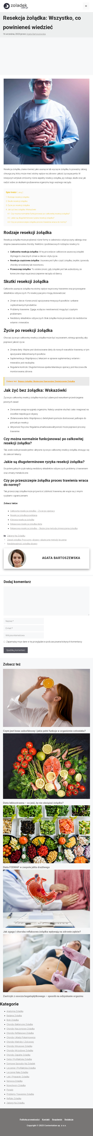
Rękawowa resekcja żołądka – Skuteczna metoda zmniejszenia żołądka (44, 528)
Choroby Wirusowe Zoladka (19, 1046)
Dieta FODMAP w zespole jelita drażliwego (26, 867)
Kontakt (46, 1119)
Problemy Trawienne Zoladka (20, 1094)
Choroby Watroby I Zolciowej (20, 1042)
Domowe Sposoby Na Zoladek (21, 1063)
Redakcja (69, 1119)
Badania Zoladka (14, 1015)
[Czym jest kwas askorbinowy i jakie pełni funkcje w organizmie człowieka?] (46, 698)
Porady (10, 1090)
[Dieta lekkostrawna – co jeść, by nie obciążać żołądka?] (46, 766)
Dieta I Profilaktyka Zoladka (19, 1059)
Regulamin (57, 1119)
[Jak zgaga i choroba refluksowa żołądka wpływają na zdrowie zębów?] (46, 899)
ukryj (20, 192)
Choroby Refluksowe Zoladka (20, 1033)
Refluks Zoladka (14, 1098)
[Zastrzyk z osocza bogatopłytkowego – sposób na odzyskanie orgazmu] (46, 964)
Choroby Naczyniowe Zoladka (21, 1028)
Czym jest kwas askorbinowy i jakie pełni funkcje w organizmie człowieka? (44, 730)
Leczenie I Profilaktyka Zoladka (21, 1068)
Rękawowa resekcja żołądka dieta (26, 524)
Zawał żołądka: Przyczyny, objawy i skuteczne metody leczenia (36, 539)
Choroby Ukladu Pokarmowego (21, 1037)
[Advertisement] (46, 56)
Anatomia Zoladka (15, 1011)
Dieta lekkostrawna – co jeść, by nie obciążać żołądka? (33, 802)
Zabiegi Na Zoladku (16, 535)
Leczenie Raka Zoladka (17, 1072)
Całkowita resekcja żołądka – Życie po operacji (32, 511)
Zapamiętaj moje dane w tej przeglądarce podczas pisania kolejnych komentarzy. (44, 641)
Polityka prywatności (30, 1119)
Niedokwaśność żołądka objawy (22, 543)
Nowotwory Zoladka (16, 1085)
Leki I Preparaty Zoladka (18, 1076)
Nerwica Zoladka (14, 1081)
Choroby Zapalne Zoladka (18, 1055)
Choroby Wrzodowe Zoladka (20, 1050)
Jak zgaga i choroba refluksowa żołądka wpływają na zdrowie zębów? (42, 931)
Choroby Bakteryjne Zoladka (20, 1024)
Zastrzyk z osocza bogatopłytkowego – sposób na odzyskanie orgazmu (43, 996)
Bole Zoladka (13, 1020)
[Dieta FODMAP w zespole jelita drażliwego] (46, 835)
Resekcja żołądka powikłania (23, 515)
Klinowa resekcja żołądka (22, 519)
